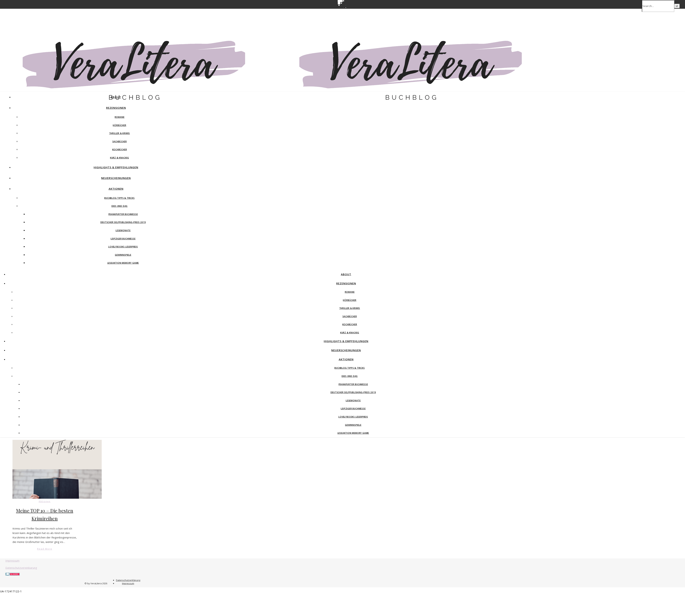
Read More (44, 548)
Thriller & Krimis (119, 133)
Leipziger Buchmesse (123, 238)
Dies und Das (119, 206)
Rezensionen (116, 107)
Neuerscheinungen (116, 178)
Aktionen (116, 188)
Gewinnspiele (123, 254)
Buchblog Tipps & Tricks (119, 198)
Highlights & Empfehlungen (116, 167)
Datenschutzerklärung (128, 580)
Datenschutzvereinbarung (21, 567)
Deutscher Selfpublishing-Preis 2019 (123, 222)
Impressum (12, 560)
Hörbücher (119, 125)
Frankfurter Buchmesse (123, 214)
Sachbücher (119, 141)
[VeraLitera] (138, 101)
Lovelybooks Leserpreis (123, 246)
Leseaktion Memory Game (123, 262)
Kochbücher (119, 149)
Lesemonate (123, 230)
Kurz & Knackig (119, 157)
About (116, 97)
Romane (120, 117)
